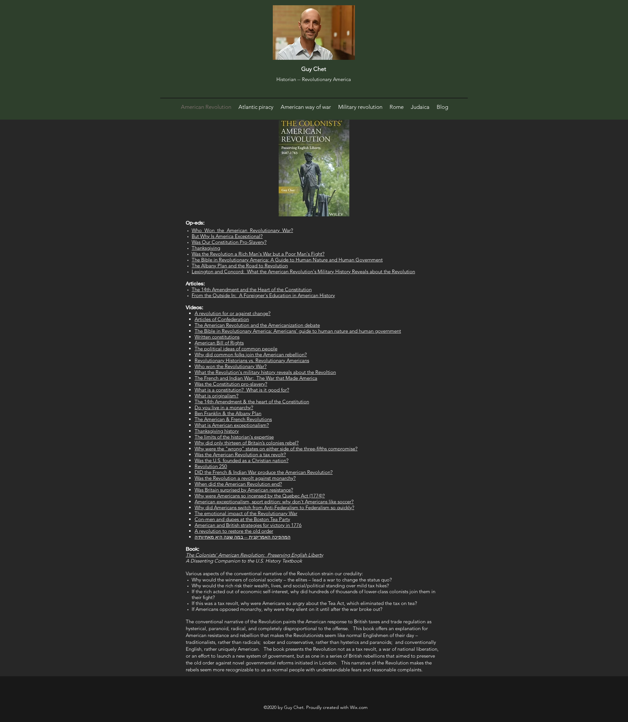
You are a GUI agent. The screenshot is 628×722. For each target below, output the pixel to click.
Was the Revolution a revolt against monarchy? (245, 478)
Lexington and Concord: (219, 271)
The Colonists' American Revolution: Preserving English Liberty (254, 555)
